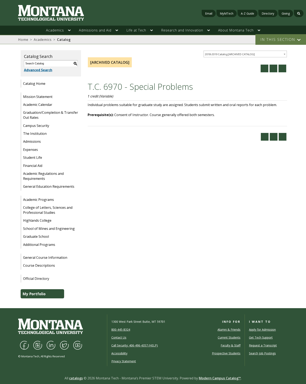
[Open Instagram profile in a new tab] (37, 345)
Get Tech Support (261, 337)
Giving (286, 13)
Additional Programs (39, 244)
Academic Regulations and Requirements (43, 176)
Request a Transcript (263, 345)
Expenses (30, 149)
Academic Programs (38, 199)
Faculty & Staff (230, 345)
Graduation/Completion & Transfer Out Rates (50, 115)
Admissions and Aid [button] (95, 30)
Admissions (32, 141)
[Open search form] (299, 13)
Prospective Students (226, 353)
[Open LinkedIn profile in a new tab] (51, 345)
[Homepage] (52, 13)
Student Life (32, 157)
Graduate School (36, 236)
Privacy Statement (123, 361)
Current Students (229, 337)
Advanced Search (38, 70)
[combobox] (245, 54)
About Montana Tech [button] (236, 30)
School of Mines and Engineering (49, 228)
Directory (268, 13)
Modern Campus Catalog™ (220, 378)
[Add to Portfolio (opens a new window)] (264, 68)
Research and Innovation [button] (182, 30)
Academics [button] (55, 30)
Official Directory (36, 278)
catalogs (76, 378)
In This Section (277, 39)
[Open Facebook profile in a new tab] (24, 345)
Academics (43, 39)
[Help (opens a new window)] (282, 68)
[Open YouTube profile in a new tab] (77, 345)
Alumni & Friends (229, 329)
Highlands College (37, 220)
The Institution (35, 133)
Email (208, 13)
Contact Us (118, 337)
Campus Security (36, 125)
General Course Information (45, 257)
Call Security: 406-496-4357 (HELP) (134, 345)
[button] (71, 30)
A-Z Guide (247, 13)
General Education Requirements (48, 186)
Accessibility (119, 353)
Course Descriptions (39, 265)
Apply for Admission (262, 329)
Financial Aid (32, 165)
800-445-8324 (120, 329)
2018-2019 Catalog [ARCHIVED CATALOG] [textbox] (230, 54)
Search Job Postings (262, 353)
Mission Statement (37, 96)
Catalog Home (34, 83)
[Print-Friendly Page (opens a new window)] (273, 68)
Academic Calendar (37, 104)
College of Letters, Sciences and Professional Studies (47, 210)
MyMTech (226, 13)
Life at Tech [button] (136, 30)
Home (23, 39)
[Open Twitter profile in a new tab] (64, 345)
